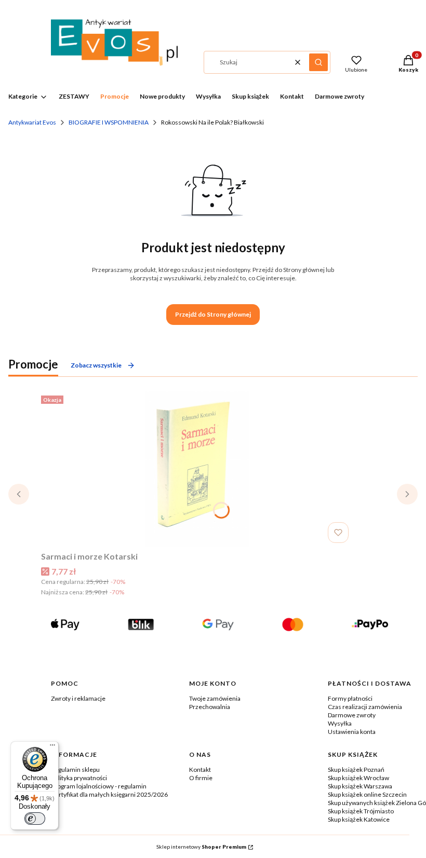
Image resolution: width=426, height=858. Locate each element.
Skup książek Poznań (356, 769)
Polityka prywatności (79, 778)
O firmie (200, 778)
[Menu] (52, 747)
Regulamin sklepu (75, 769)
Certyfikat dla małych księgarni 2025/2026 (109, 794)
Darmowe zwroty (352, 715)
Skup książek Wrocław (358, 778)
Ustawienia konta (352, 732)
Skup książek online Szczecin (367, 794)
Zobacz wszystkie (96, 365)
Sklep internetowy (201, 846)
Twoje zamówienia (215, 698)
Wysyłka (340, 723)
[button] (318, 62)
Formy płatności (350, 698)
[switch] (34, 818)
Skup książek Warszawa (360, 786)
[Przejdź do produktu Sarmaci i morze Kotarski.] (197, 469)
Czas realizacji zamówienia (365, 707)
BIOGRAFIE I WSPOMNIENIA (109, 122)
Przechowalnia (209, 707)
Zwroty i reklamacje (78, 698)
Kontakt (200, 769)
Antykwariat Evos (32, 122)
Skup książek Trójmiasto (361, 811)
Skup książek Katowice (359, 819)
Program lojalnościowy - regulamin (99, 786)
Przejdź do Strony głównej (213, 314)
